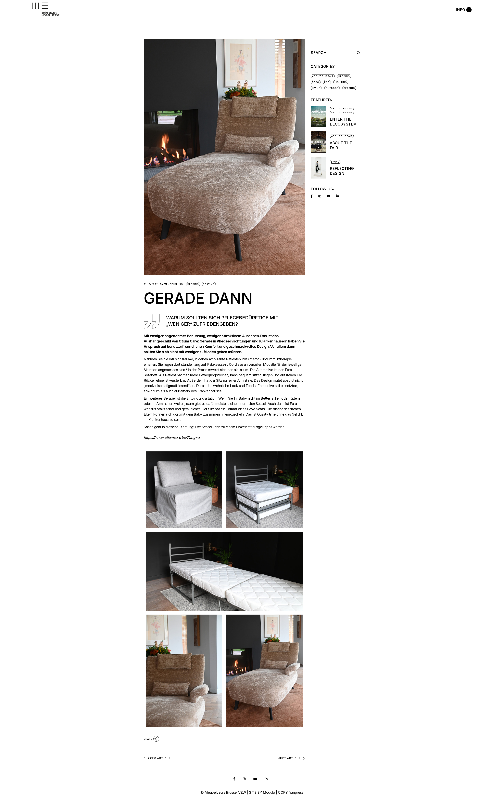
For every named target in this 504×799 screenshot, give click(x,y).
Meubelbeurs (171, 284)
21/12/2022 (151, 284)
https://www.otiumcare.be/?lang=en (172, 437)
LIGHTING (341, 82)
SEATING (208, 284)
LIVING (316, 88)
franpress (296, 792)
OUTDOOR (332, 88)
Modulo (269, 792)
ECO (327, 82)
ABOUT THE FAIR (322, 76)
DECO (315, 82)
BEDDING (193, 284)
